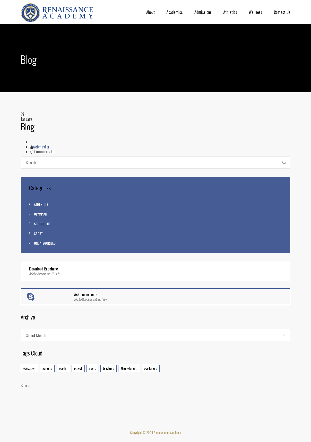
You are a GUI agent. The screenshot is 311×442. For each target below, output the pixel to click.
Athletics (230, 12)
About (150, 12)
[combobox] (155, 335)
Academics (174, 12)
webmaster (41, 147)
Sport (38, 233)
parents (47, 368)
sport (92, 368)
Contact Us (282, 12)
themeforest (129, 368)
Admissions (203, 12)
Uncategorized (45, 243)
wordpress (150, 368)
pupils (63, 368)
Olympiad (40, 214)
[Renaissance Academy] (57, 12)
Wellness (255, 12)
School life (42, 223)
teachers (108, 368)
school (78, 368)
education (29, 368)
